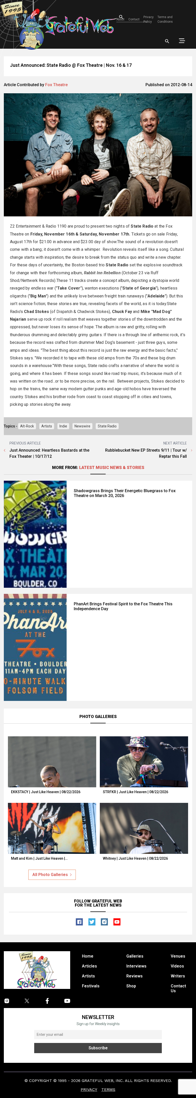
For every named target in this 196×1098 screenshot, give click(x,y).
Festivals (91, 986)
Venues (178, 956)
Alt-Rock (27, 426)
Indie (63, 426)
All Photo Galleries (50, 874)
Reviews (134, 976)
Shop (131, 986)
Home (87, 956)
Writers (178, 976)
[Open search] (167, 41)
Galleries (134, 956)
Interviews (136, 966)
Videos (177, 966)
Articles (89, 966)
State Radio (107, 426)
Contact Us (178, 988)
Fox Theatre (56, 84)
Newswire (82, 426)
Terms (108, 1089)
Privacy (89, 1089)
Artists (46, 426)
